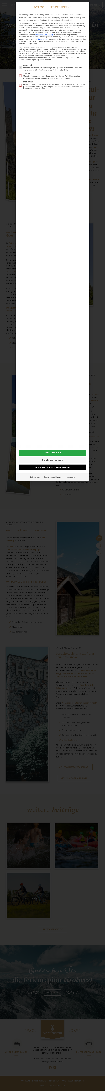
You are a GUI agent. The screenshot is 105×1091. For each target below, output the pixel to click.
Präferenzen (35, 477)
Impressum (70, 477)
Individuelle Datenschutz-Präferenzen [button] (53, 467)
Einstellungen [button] (43, 39)
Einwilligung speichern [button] (52, 460)
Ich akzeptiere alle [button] (52, 452)
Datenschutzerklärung (44, 35)
